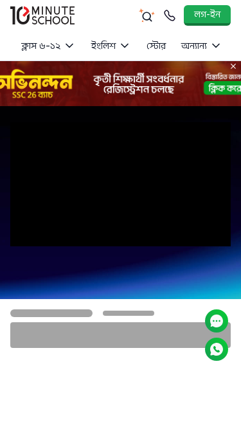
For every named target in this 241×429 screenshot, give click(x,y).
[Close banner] (233, 66)
